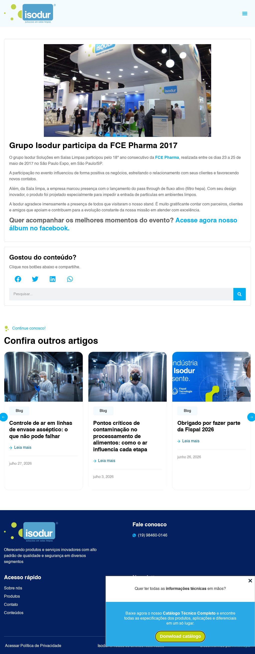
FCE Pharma (167, 158)
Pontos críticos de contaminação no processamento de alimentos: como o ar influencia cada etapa (120, 437)
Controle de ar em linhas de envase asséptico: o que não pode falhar (40, 430)
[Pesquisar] (239, 294)
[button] (245, 13)
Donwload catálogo (180, 636)
